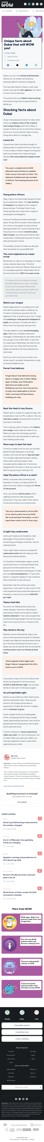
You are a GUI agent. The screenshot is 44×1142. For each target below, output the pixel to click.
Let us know (22, 802)
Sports (33, 1055)
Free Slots (11, 1073)
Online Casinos (11, 1069)
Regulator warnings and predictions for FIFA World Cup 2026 (20, 858)
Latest (33, 1059)
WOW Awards (11, 1080)
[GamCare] (36, 1125)
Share (8, 65)
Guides (7, 1019)
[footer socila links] (16, 1099)
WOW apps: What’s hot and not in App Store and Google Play (31, 919)
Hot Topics (33, 1051)
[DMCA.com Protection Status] (23, 1130)
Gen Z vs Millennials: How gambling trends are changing (18, 841)
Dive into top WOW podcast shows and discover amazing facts (30, 941)
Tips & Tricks (11, 1059)
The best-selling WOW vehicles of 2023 (30, 963)
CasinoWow (5, 1103)
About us (33, 1073)
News (22, 1019)
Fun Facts (11, 1051)
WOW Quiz (33, 1069)
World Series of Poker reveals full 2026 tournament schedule (19, 893)
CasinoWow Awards (22, 1025)
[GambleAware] (19, 1125)
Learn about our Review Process (14, 786)
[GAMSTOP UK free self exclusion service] (12, 1130)
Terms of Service (14, 1139)
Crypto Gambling (22, 1039)
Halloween (11, 1076)
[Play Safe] (5, 1125)
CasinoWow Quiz (22, 1032)
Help (36, 1019)
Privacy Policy (24, 1139)
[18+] (6, 1130)
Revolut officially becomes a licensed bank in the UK (19, 876)
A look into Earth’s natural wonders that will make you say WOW (30, 986)
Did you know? (11, 1055)
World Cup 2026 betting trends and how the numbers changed (20, 823)
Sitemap (31, 1139)
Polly (8, 53)
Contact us (33, 1076)
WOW (13, 53)
